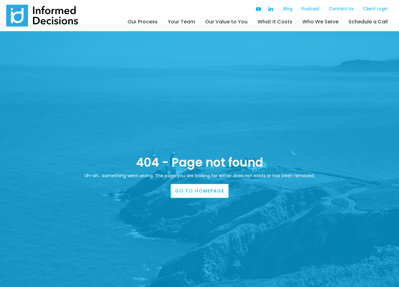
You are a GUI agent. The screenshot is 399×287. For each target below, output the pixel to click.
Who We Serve (320, 21)
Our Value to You (226, 21)
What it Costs (274, 21)
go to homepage (199, 191)
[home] (42, 16)
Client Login (375, 9)
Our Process (142, 21)
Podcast (311, 9)
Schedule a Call (368, 21)
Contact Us (341, 9)
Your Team (181, 21)
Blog (287, 9)
